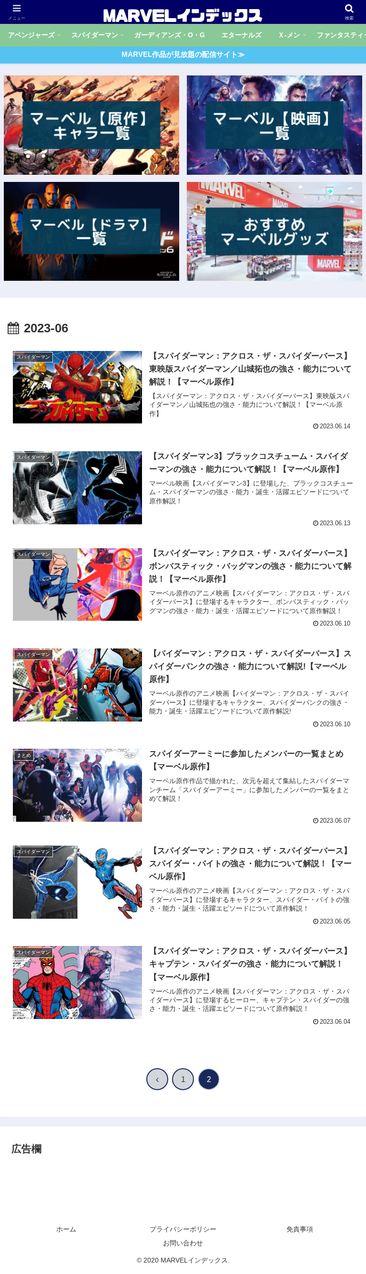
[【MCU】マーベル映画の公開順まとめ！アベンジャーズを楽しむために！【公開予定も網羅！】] (275, 124)
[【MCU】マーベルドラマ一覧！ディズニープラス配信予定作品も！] (92, 231)
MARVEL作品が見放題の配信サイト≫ (183, 54)
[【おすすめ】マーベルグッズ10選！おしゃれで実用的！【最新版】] (275, 231)
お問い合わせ (183, 1243)
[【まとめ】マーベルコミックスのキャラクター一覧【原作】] (92, 124)
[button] (338, 1215)
